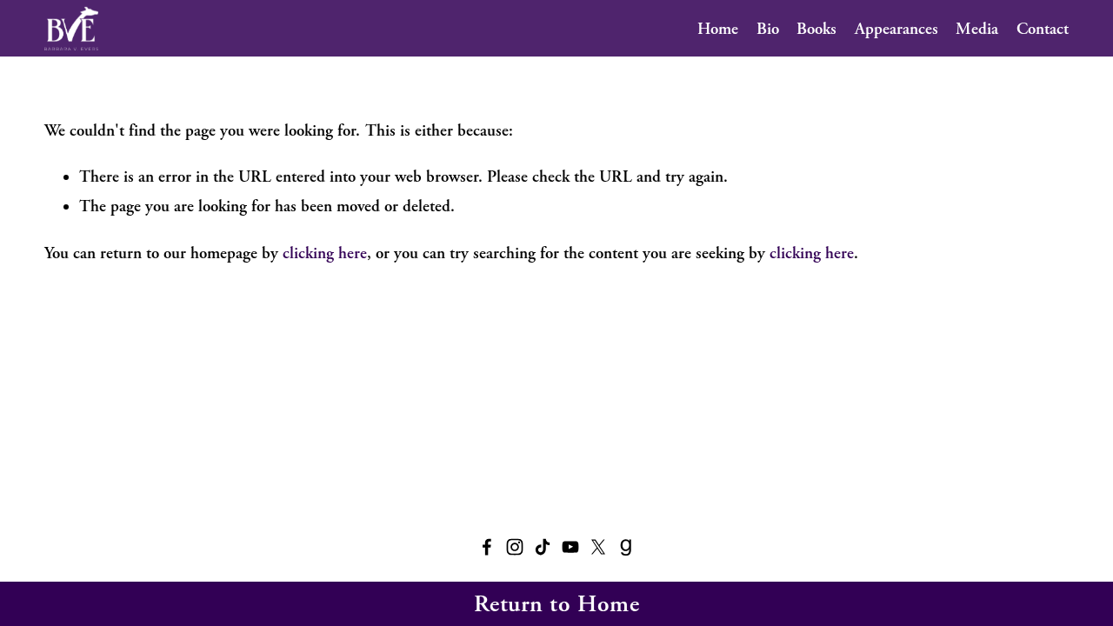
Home (717, 28)
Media (977, 28)
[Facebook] (487, 547)
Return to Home (557, 603)
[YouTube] (570, 547)
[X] (598, 547)
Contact (1042, 28)
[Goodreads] (626, 547)
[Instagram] (514, 547)
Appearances (896, 28)
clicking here (325, 253)
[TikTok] (542, 547)
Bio (767, 28)
